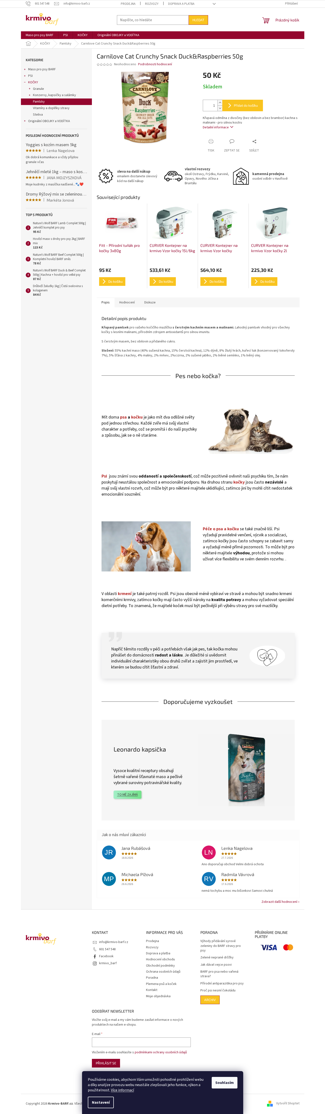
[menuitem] (39, 35)
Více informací (122, 1090)
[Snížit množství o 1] (219, 108)
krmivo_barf (108, 963)
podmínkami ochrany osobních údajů (161, 1052)
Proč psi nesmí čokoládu (218, 990)
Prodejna (128, 4)
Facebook (106, 956)
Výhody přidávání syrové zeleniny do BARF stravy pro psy (220, 946)
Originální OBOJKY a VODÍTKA (49, 121)
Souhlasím (224, 1082)
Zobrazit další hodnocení (279, 901)
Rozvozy (152, 4)
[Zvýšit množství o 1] (219, 102)
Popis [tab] (106, 302)
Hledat (198, 20)
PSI (30, 75)
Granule (38, 88)
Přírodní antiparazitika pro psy (222, 983)
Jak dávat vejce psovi (216, 965)
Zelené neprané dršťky (217, 957)
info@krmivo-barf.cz (113, 942)
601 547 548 (107, 949)
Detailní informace (216, 127)
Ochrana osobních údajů (163, 971)
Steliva (38, 114)
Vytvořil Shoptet (288, 1103)
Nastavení (101, 1102)
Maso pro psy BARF (42, 69)
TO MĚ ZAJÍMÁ (127, 794)
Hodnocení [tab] (127, 302)
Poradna (152, 977)
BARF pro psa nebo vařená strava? (219, 974)
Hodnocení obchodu (160, 959)
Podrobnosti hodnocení (155, 64)
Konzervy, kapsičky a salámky (54, 95)
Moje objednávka (158, 996)
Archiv (210, 1000)
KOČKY (33, 82)
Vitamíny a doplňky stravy (51, 108)
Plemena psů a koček (161, 984)
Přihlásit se (106, 1063)
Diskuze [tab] (150, 302)
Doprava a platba (181, 4)
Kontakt (151, 990)
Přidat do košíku (246, 105)
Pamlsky (39, 101)
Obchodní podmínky (160, 965)
